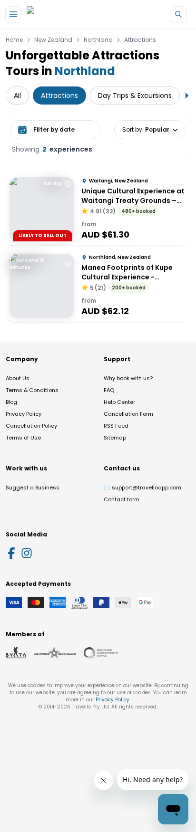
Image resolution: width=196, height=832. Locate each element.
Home (14, 40)
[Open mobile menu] (13, 14)
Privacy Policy (23, 414)
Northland (98, 40)
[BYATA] (16, 653)
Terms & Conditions (32, 390)
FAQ (109, 390)
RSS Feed (116, 426)
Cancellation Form (128, 414)
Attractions (140, 40)
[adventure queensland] (55, 653)
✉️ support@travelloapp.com (142, 487)
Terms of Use (23, 437)
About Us (17, 378)
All (17, 95)
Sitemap (115, 437)
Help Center (119, 402)
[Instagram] (26, 553)
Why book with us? (128, 378)
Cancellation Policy (31, 426)
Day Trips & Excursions (135, 95)
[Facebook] (11, 553)
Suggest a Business (32, 487)
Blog (11, 402)
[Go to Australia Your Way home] (65, 14)
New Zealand (53, 40)
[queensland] (101, 653)
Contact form (121, 499)
